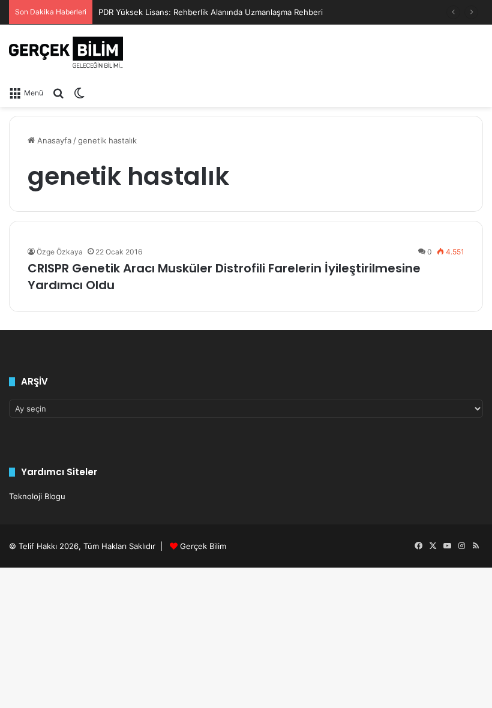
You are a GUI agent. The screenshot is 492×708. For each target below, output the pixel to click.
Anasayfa (53, 140)
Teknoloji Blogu (37, 496)
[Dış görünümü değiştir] (79, 92)
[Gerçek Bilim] (66, 52)
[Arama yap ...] (58, 92)
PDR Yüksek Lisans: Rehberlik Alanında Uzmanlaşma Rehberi (210, 12)
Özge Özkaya (60, 251)
